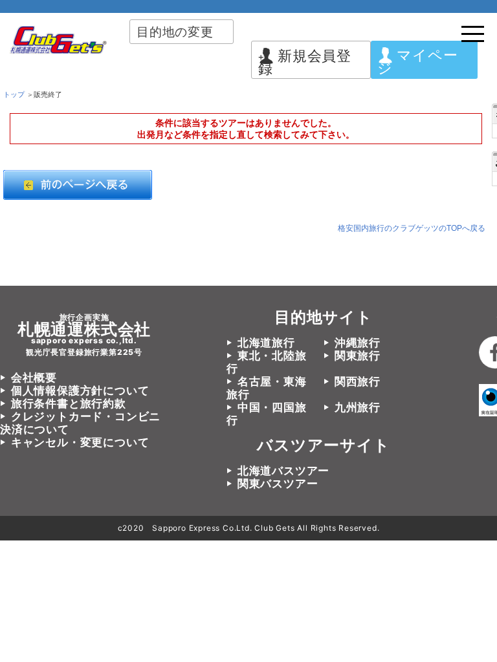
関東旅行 (358, 355)
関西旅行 (358, 381)
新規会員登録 (304, 62)
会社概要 (34, 377)
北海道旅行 (266, 342)
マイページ (417, 61)
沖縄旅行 (358, 342)
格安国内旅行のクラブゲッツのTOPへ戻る (411, 228)
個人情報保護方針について (80, 390)
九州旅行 (358, 407)
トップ (14, 94)
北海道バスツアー (283, 470)
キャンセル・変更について (80, 442)
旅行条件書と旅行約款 (68, 403)
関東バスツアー (277, 483)
